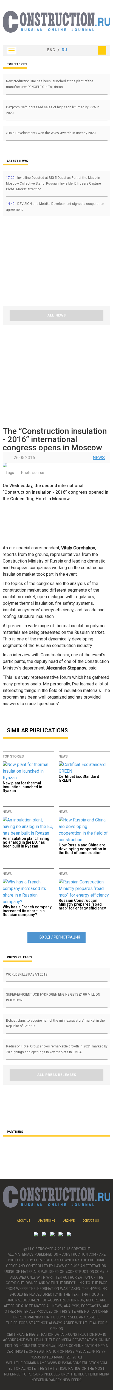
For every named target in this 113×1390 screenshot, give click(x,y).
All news (56, 315)
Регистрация (67, 937)
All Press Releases (56, 1075)
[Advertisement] (36, 263)
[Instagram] (52, 1235)
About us (23, 1220)
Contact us (91, 1220)
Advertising (46, 1220)
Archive (69, 1220)
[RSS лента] (60, 1235)
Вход (44, 937)
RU (64, 50)
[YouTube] (44, 1235)
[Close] (102, 50)
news (99, 457)
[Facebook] (69, 1235)
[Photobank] (36, 1235)
